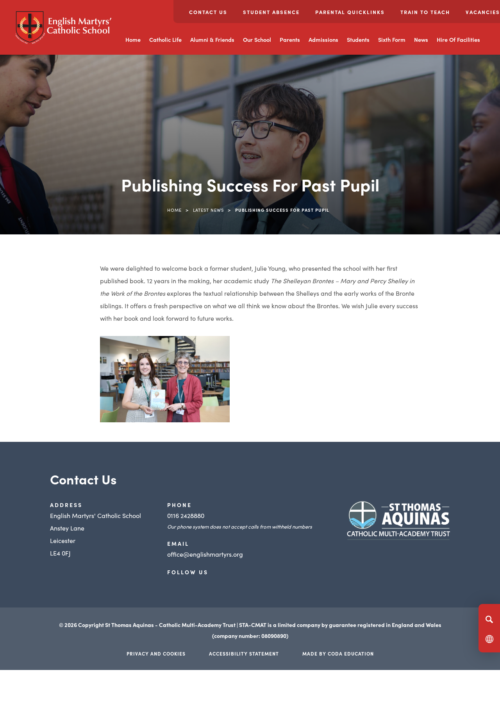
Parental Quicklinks (350, 12)
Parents (290, 39)
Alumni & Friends (212, 39)
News (421, 39)
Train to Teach (425, 12)
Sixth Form (391, 39)
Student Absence (271, 12)
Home (133, 39)
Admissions (323, 39)
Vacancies (483, 12)
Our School (257, 39)
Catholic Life (165, 39)
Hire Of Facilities (458, 39)
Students (358, 39)
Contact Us (208, 12)
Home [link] (174, 210)
